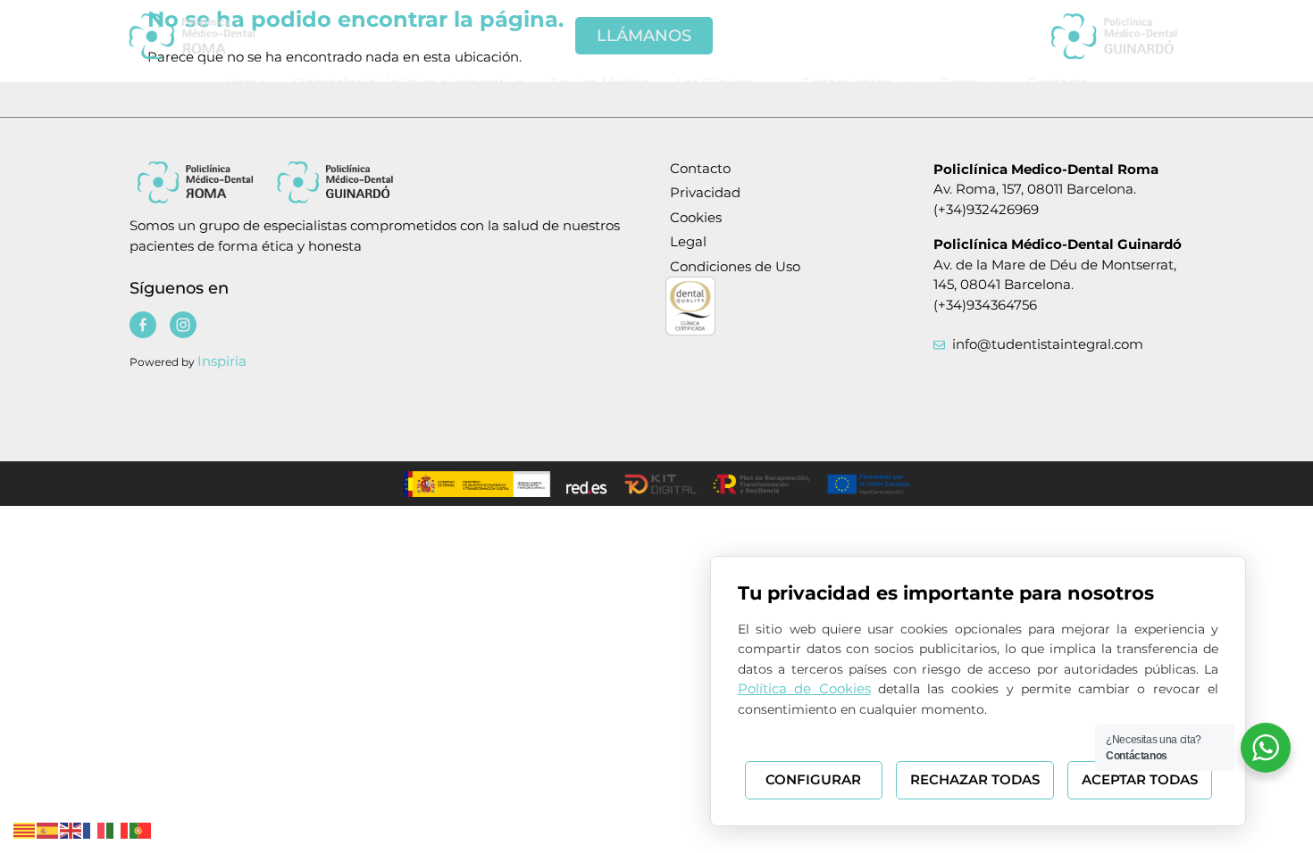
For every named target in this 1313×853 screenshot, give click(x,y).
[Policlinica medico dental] (219, 35)
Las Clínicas (714, 82)
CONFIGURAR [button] (813, 779)
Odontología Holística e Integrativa (408, 82)
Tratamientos (846, 82)
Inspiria (222, 360)
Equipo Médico (599, 82)
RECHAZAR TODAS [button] (975, 779)
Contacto (1057, 82)
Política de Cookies (804, 688)
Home (245, 82)
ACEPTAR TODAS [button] (1140, 779)
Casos (959, 82)
